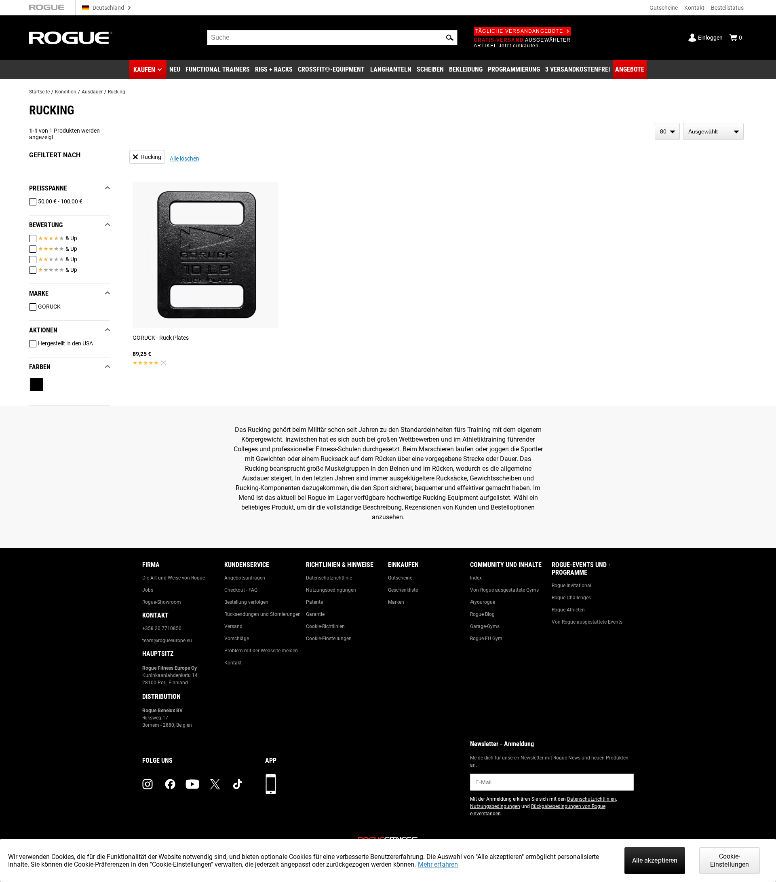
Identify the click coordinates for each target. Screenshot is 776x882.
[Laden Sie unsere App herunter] (271, 784)
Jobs (147, 590)
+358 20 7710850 (161, 628)
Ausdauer (92, 92)
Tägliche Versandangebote (519, 31)
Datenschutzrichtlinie (329, 578)
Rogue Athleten (568, 610)
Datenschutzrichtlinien (591, 799)
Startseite (39, 92)
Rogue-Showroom (161, 602)
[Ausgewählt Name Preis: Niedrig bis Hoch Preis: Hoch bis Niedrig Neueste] (713, 131)
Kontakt (694, 7)
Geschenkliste (403, 590)
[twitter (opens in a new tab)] (215, 784)
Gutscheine (663, 7)
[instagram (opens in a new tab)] (147, 784)
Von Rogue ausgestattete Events (587, 622)
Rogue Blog (482, 614)
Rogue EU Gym (486, 638)
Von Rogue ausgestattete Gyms (504, 590)
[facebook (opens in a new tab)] (170, 784)
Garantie (315, 614)
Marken (396, 602)
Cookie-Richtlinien (325, 626)
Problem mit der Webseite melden (261, 651)
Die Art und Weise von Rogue (173, 578)
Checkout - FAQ (240, 590)
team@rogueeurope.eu (167, 640)
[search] (332, 37)
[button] (450, 37)
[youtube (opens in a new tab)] (192, 784)
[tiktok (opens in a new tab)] (238, 784)
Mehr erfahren (438, 864)
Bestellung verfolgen (246, 602)
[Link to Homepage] (70, 37)
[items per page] (667, 131)
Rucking (116, 92)
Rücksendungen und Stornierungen (262, 614)
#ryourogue (482, 602)
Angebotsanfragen (244, 578)
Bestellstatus (727, 7)
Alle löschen (184, 158)
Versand (233, 626)
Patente (314, 602)
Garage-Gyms (485, 626)
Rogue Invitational (571, 585)
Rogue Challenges (571, 598)
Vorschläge (236, 638)
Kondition (65, 92)
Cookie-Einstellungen (329, 638)
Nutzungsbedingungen (331, 590)
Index (476, 578)
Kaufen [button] (144, 70)
